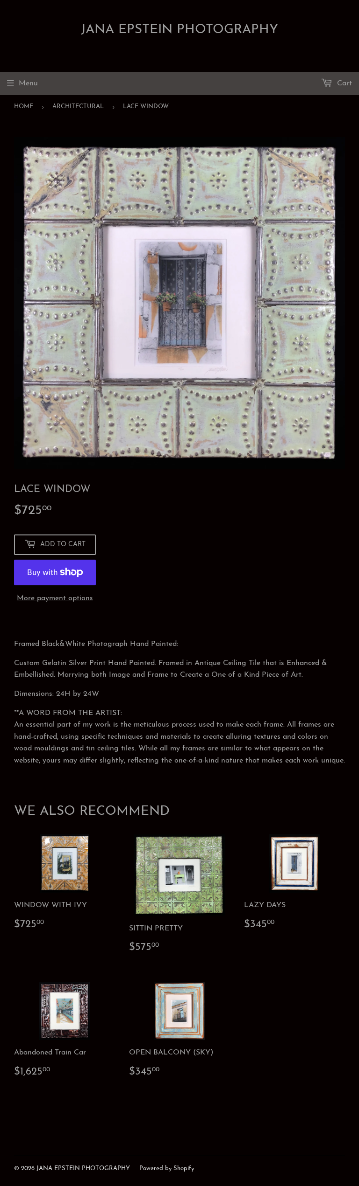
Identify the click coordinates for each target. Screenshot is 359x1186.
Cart (343, 83)
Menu (28, 83)
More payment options (55, 598)
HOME (23, 107)
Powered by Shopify (166, 1168)
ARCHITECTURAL (78, 107)
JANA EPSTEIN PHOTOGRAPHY (179, 29)
